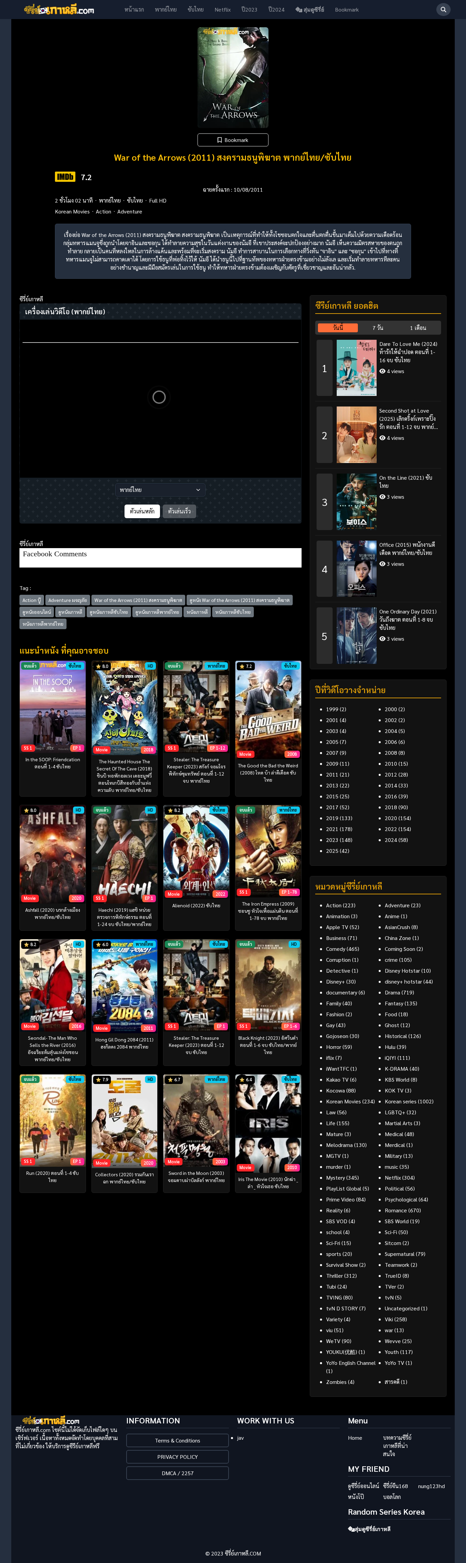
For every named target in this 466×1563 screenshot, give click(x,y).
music (391, 1166)
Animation (338, 916)
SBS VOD (336, 1221)
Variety (334, 1319)
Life (330, 1123)
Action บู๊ (32, 600)
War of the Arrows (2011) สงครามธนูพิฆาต (138, 600)
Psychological (401, 1199)
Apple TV (337, 926)
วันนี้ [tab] (338, 327)
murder (334, 1166)
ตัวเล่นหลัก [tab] (142, 511)
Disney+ (335, 981)
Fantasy (394, 1003)
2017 (332, 807)
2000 (391, 709)
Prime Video (340, 1199)
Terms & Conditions (177, 1440)
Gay (330, 1024)
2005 (332, 741)
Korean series (401, 1101)
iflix (330, 1057)
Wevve (393, 1340)
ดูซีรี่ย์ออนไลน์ (363, 1485)
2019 (332, 818)
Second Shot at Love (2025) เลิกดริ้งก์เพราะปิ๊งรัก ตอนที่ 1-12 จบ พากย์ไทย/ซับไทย (407, 419)
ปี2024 (276, 9)
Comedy (335, 948)
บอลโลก (392, 1496)
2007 (332, 752)
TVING (334, 1297)
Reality (334, 1210)
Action (103, 211)
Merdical (395, 1144)
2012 (391, 774)
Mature (334, 1133)
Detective (338, 970)
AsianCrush (397, 926)
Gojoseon (337, 1035)
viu (329, 1330)
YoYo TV (394, 1362)
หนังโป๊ (356, 1496)
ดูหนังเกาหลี (70, 612)
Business (336, 937)
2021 (332, 828)
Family (333, 1003)
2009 (332, 763)
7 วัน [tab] (378, 327)
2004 (391, 730)
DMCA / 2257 (178, 1473)
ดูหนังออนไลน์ (37, 612)
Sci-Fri (333, 1242)
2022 (391, 828)
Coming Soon (400, 948)
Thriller (334, 1275)
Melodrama (339, 1144)
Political (394, 1188)
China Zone (398, 937)
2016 (391, 796)
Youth (392, 1351)
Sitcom (393, 1242)
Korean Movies (72, 211)
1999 (332, 709)
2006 (391, 741)
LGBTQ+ (395, 1112)
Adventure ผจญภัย (67, 600)
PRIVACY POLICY (177, 1456)
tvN (389, 1297)
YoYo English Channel (351, 1362)
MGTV (333, 1155)
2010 (391, 763)
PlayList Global (343, 1188)
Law (331, 1112)
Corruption (338, 959)
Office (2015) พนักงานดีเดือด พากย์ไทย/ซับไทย (407, 548)
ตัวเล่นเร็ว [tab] (179, 511)
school (334, 1231)
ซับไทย (196, 9)
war (389, 1330)
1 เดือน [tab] (418, 327)
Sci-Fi (391, 1231)
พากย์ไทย (166, 9)
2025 (332, 850)
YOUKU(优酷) (341, 1351)
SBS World (397, 1221)
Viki (389, 1319)
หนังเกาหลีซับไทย (233, 612)
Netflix (223, 9)
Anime (392, 916)
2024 (391, 839)
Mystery (335, 1177)
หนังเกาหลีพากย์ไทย (43, 624)
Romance (396, 1210)
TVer (390, 1286)
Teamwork (397, 1264)
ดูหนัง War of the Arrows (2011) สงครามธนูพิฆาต (240, 600)
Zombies (336, 1381)
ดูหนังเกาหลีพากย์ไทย (157, 612)
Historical (396, 1035)
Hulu (390, 1046)
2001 (332, 719)
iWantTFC (337, 1068)
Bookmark (347, 9)
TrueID (393, 1275)
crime (391, 959)
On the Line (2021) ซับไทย (405, 481)
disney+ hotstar (403, 981)
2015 (332, 796)
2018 (391, 807)
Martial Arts (398, 1123)
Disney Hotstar (402, 970)
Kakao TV (337, 1079)
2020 (391, 818)
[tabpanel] (378, 499)
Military (393, 1155)
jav (240, 1437)
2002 (391, 719)
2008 (391, 752)
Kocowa (335, 1090)
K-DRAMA (396, 1068)
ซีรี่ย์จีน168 (395, 1485)
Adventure (129, 211)
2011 (332, 774)
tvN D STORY (342, 1308)
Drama (392, 992)
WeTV (333, 1340)
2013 (332, 785)
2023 (332, 839)
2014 (391, 785)
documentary (341, 992)
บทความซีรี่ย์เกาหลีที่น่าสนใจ (397, 1445)
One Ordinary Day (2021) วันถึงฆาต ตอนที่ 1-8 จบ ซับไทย (408, 619)
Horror (333, 1046)
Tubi (331, 1286)
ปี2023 (250, 9)
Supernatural (399, 1253)
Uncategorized (402, 1308)
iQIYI (390, 1057)
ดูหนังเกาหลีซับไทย (109, 612)
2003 (332, 730)
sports (333, 1253)
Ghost (392, 1024)
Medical (394, 1133)
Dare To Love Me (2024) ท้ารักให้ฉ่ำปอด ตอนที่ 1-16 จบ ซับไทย (408, 352)
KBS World (397, 1079)
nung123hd (431, 1485)
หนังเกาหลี (197, 612)
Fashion (335, 1014)
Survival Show (342, 1264)
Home (355, 1437)
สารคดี (392, 1381)
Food (391, 1014)
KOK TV (394, 1090)
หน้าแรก (134, 9)
